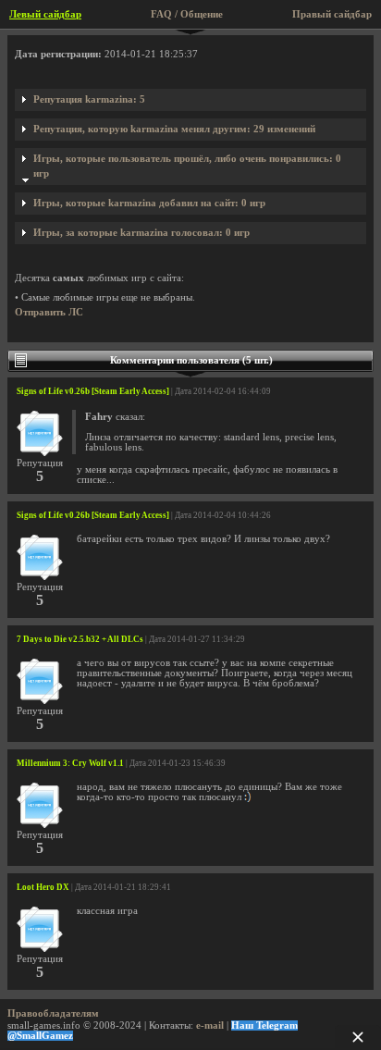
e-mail (210, 1025)
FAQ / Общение (187, 14)
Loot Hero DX (43, 887)
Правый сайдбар (332, 14)
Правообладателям (53, 1013)
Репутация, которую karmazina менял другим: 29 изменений (174, 129)
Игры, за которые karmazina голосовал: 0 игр (141, 233)
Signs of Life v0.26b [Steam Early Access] (93, 391)
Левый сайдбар (45, 14)
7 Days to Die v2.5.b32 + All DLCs (80, 639)
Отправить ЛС (49, 312)
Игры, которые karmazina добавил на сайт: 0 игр (149, 203)
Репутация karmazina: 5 (89, 99)
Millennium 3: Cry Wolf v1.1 (70, 763)
